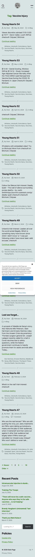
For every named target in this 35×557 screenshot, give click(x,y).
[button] (32, 264)
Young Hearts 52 (11, 106)
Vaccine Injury (20, 48)
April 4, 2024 (18, 141)
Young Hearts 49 (11, 220)
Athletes (7, 46)
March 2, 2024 (19, 224)
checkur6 (14, 46)
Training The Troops (10, 490)
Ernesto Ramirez (19, 359)
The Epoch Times (25, 361)
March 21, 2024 (19, 178)
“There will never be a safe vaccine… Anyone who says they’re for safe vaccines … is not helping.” (17, 499)
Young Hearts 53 (11, 60)
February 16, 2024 (20, 319)
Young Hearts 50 (11, 174)
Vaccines (29, 48)
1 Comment (17, 417)
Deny (17, 283)
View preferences (17, 288)
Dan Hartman (8, 359)
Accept (18, 278)
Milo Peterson (14, 361)
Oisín (8, 28)
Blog (31, 28)
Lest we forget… (10, 315)
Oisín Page (11, 550)
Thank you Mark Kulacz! (11, 518)
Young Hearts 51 (10, 137)
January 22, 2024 (20, 414)
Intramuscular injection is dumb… (15, 483)
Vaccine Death (9, 48)
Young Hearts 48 (11, 373)
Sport (29, 46)
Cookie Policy (11, 292)
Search (28, 527)
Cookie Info (6, 538)
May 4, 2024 (18, 64)
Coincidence (22, 46)
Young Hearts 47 (11, 410)
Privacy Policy (22, 292)
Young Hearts (9, 50)
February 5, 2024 (20, 377)
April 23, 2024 (19, 110)
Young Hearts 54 (11, 24)
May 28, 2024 (19, 28)
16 (26, 465)
